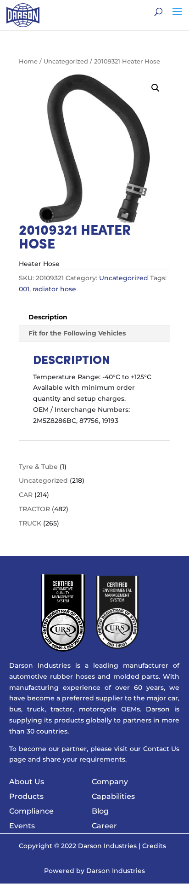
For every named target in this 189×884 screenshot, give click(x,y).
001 (24, 289)
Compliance (31, 811)
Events (22, 825)
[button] (155, 88)
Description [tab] (47, 317)
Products (26, 796)
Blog (100, 811)
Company (110, 781)
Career (104, 825)
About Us (26, 781)
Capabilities (113, 796)
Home (28, 61)
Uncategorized (66, 61)
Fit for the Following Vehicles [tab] (77, 333)
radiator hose (54, 289)
